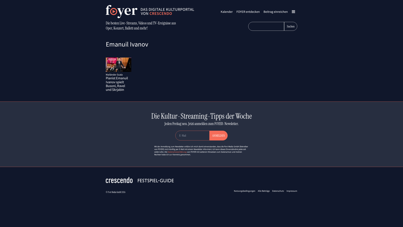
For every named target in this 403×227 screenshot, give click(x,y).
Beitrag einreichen (276, 12)
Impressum (292, 190)
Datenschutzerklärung (177, 152)
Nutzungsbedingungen (244, 190)
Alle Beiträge (264, 190)
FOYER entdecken (248, 12)
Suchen (291, 26)
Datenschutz (278, 190)
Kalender (227, 12)
